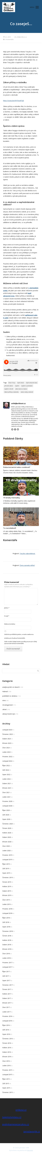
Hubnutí (5, 691)
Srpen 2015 (6, 1088)
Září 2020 (5, 815)
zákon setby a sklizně (27, 392)
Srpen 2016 (6, 1034)
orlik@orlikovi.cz (21, 37)
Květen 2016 (6, 1048)
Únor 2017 (6, 1007)
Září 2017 (5, 976)
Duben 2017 (6, 998)
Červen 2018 (6, 936)
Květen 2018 (6, 940)
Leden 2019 (6, 904)
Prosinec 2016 (7, 1016)
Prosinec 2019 (7, 855)
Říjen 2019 (6, 864)
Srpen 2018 (6, 927)
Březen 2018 (6, 949)
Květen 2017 (6, 994)
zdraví (4, 709)
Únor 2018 (6, 954)
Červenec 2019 (7, 877)
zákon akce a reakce (21, 389)
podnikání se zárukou (9, 696)
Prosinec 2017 (7, 963)
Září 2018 (5, 922)
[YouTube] (18, 429)
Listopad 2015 (7, 1074)
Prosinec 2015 (7, 1070)
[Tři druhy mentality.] (21, 486)
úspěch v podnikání (26, 386)
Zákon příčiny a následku (11, 392)
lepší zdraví (20, 382)
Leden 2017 (6, 1012)
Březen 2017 (6, 1003)
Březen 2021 (6, 788)
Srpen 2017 (6, 980)
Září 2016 (5, 1030)
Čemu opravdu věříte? (27, 565)
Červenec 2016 (7, 1039)
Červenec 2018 (7, 931)
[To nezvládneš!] (21, 516)
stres (4, 700)
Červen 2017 (6, 989)
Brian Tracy (12, 382)
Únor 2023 (6, 748)
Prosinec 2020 (7, 801)
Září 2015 (5, 1083)
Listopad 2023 (7, 730)
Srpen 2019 (6, 873)
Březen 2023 (6, 743)
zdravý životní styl (8, 714)
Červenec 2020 (7, 824)
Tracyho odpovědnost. (27, 553)
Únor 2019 (6, 900)
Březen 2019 (6, 895)
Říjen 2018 (6, 918)
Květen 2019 (6, 886)
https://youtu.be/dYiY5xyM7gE (13, 101)
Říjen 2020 (6, 810)
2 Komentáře (9, 39)
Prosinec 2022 (7, 757)
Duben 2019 (6, 891)
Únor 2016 (6, 1061)
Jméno (6, 608)
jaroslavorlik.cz (31, 1131)
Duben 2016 (6, 1052)
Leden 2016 (6, 1066)
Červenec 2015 (7, 1092)
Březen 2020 (6, 842)
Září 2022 (5, 770)
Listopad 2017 (7, 967)
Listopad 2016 (7, 1021)
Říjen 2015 (6, 1079)
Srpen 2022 (6, 774)
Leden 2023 (6, 752)
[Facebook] (15, 429)
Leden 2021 (6, 797)
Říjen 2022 (6, 765)
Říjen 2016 (6, 1025)
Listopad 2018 (7, 913)
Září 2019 (5, 868)
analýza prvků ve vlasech (11, 687)
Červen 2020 (6, 828)
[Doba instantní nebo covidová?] (21, 456)
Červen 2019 (6, 882)
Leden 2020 (6, 851)
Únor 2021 (6, 792)
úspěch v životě (8, 389)
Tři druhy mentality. (11, 497)
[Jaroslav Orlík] (8, 7)
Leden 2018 (6, 958)
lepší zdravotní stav (31, 382)
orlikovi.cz (21, 1109)
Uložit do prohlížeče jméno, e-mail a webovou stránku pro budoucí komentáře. (19, 636)
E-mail (6, 616)
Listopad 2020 (7, 806)
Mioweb (30, 1150)
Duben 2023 (6, 739)
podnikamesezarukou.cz (15, 1124)
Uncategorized (7, 705)
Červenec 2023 (7, 734)
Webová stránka (9, 624)
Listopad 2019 (7, 860)
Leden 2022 (6, 779)
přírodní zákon (8, 386)
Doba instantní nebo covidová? (16, 467)
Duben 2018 (6, 945)
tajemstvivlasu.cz (11, 1117)
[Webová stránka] (12, 429)
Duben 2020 (6, 837)
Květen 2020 (6, 833)
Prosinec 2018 (7, 909)
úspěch (17, 386)
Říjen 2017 (6, 971)
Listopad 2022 (7, 761)
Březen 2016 (6, 1057)
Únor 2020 (6, 846)
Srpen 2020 (6, 819)
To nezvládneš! (9, 528)
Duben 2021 (6, 783)
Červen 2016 (6, 1043)
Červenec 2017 (7, 985)
